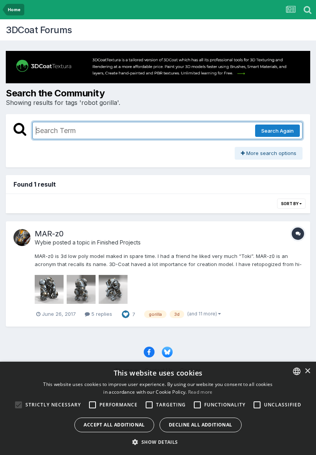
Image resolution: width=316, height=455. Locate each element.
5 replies (101, 314)
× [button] (307, 371)
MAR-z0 (49, 233)
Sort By (290, 203)
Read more (200, 392)
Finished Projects (119, 242)
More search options (270, 153)
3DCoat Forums (39, 29)
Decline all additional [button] (200, 424)
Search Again (277, 131)
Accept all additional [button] (114, 424)
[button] (158, 442)
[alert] (158, 408)
